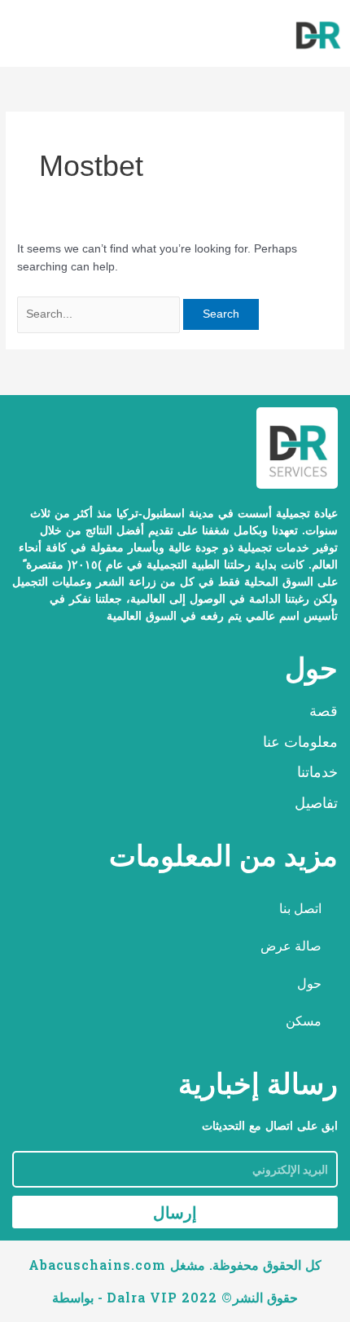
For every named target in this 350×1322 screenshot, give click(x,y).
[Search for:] (100, 314)
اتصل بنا (300, 909)
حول (309, 983)
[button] (19, 35)
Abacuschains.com (97, 1264)
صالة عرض (291, 946)
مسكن (304, 1021)
